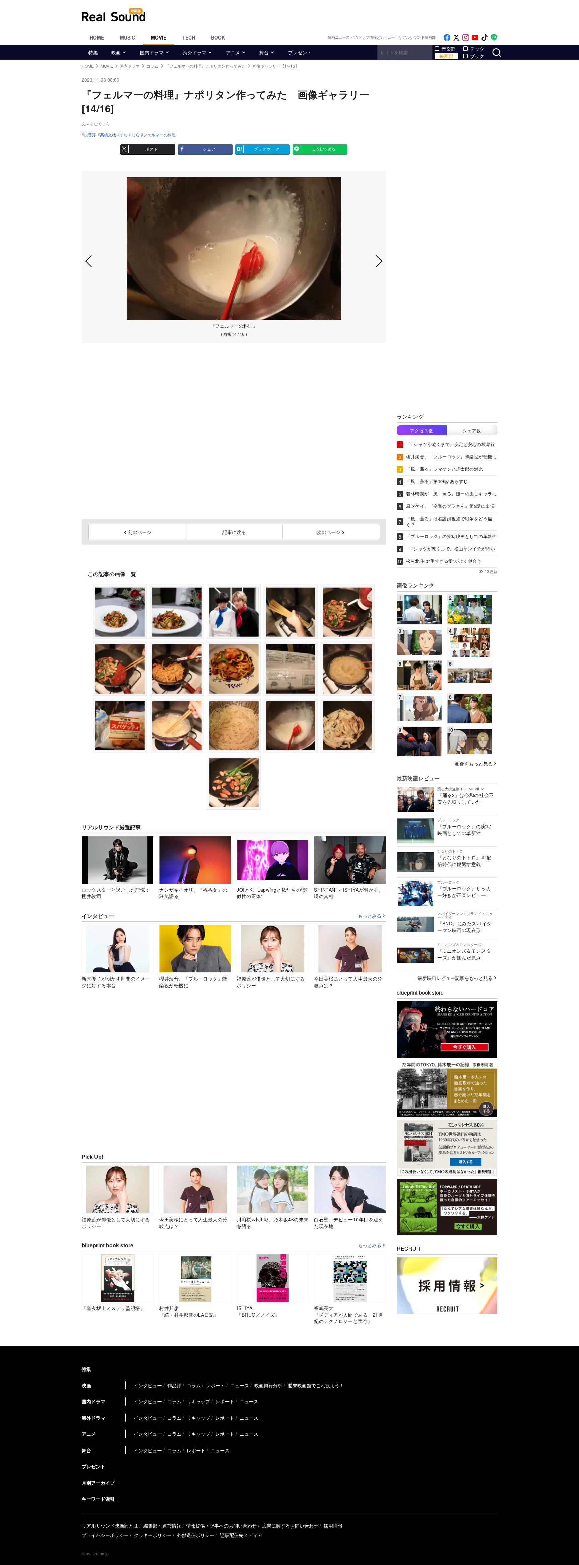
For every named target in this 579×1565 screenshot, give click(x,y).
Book (218, 37)
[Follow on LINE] (494, 38)
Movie (158, 37)
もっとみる (369, 916)
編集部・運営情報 (162, 1525)
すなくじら (130, 134)
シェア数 (472, 430)
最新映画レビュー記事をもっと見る (455, 977)
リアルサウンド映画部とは (110, 1525)
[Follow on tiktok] (484, 38)
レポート (215, 1385)
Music (127, 37)
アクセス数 (422, 430)
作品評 (174, 1385)
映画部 (446, 56)
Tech (188, 37)
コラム (194, 1385)
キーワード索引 (98, 1498)
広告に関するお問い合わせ (290, 1525)
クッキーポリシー (153, 1535)
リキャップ (198, 1401)
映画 (116, 52)
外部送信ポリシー (195, 1535)
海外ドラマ (194, 52)
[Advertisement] (334, 15)
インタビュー (148, 1385)
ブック (477, 56)
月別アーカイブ (98, 1482)
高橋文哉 (108, 134)
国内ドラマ (152, 52)
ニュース (239, 1385)
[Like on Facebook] (447, 38)
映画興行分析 (268, 1385)
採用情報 (333, 1525)
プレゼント (300, 52)
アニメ (233, 52)
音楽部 (449, 48)
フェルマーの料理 (159, 134)
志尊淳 (90, 134)
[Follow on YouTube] (475, 38)
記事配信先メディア (241, 1535)
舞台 (264, 52)
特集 (93, 52)
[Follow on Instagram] (465, 38)
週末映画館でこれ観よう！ (316, 1385)
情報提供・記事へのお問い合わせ (221, 1525)
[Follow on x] (456, 38)
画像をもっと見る (474, 763)
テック (477, 48)
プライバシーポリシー (105, 1535)
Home (97, 37)
